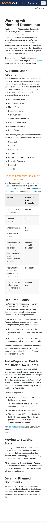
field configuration (14, 427)
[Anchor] (18, 74)
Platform (33, 3)
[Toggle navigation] (43, 3)
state (36, 61)
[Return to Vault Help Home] (13, 3)
